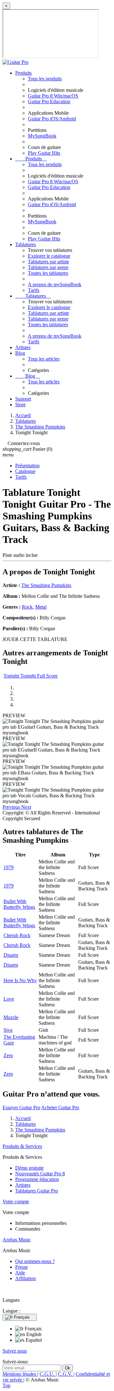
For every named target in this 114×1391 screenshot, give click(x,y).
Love (8, 999)
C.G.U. (48, 1374)
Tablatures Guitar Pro (36, 1190)
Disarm (10, 955)
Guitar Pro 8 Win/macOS (53, 95)
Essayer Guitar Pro (21, 1107)
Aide (20, 1272)
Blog (20, 353)
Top (6, 1385)
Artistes (22, 347)
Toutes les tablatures (48, 273)
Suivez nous (15, 1351)
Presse (21, 1267)
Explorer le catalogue (49, 256)
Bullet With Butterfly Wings (19, 904)
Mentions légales (20, 1374)
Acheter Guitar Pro (60, 1107)
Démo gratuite (29, 1168)
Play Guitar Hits (44, 153)
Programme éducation (37, 1179)
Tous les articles (44, 358)
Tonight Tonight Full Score (30, 676)
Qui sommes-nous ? (35, 1261)
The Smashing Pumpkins (46, 585)
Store (20, 404)
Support (23, 399)
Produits (23, 73)
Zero (8, 1055)
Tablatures (25, 244)
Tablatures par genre (48, 267)
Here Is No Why (20, 980)
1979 (8, 867)
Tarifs (33, 290)
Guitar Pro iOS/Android (52, 118)
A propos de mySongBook (54, 284)
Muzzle (10, 1017)
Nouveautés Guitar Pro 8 (40, 1173)
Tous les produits (45, 78)
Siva (7, 1030)
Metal (41, 607)
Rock (27, 607)
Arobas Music (17, 1239)
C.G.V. (65, 1374)
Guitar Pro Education (49, 101)
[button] (12, 807)
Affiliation (25, 1278)
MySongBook (42, 135)
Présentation (27, 465)
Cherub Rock (16, 935)
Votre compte (16, 1201)
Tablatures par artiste (48, 261)
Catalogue (25, 471)
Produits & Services (22, 1146)
